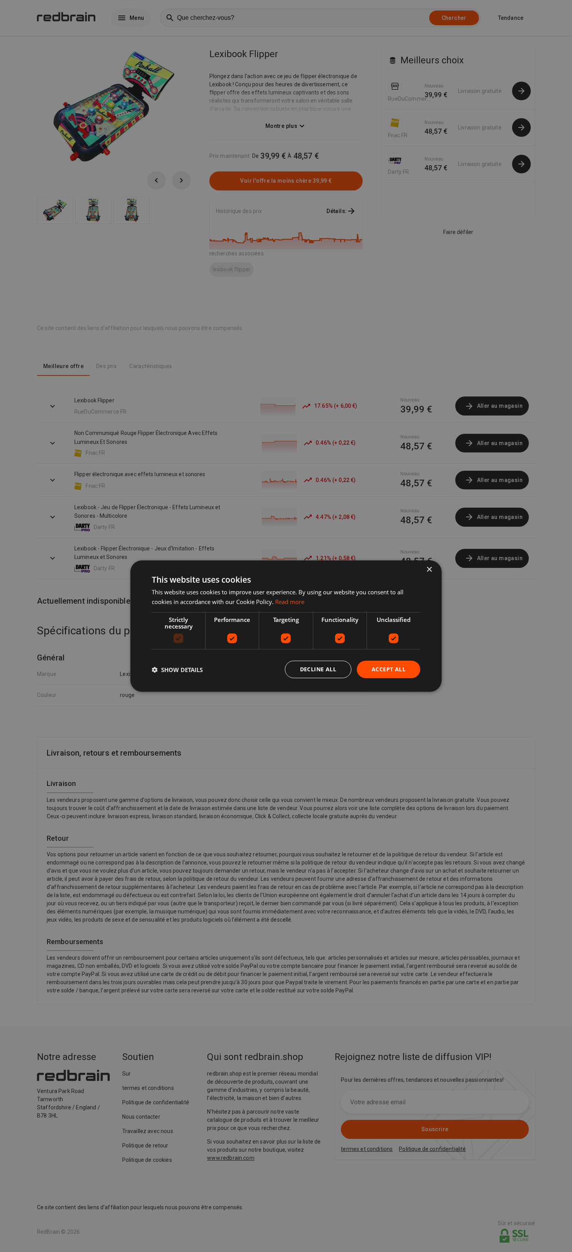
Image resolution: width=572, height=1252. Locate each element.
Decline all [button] (318, 669)
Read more (289, 601)
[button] (177, 669)
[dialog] (286, 626)
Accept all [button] (388, 669)
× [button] (429, 569)
